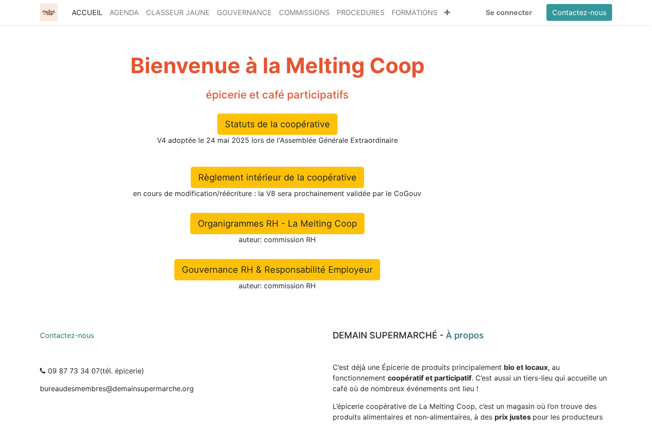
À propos (465, 335)
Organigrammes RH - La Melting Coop (277, 223)
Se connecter (509, 12)
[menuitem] (87, 12)
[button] (447, 12)
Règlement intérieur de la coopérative (277, 177)
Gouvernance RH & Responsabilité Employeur (277, 269)
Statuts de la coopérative (277, 124)
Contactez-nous (579, 12)
